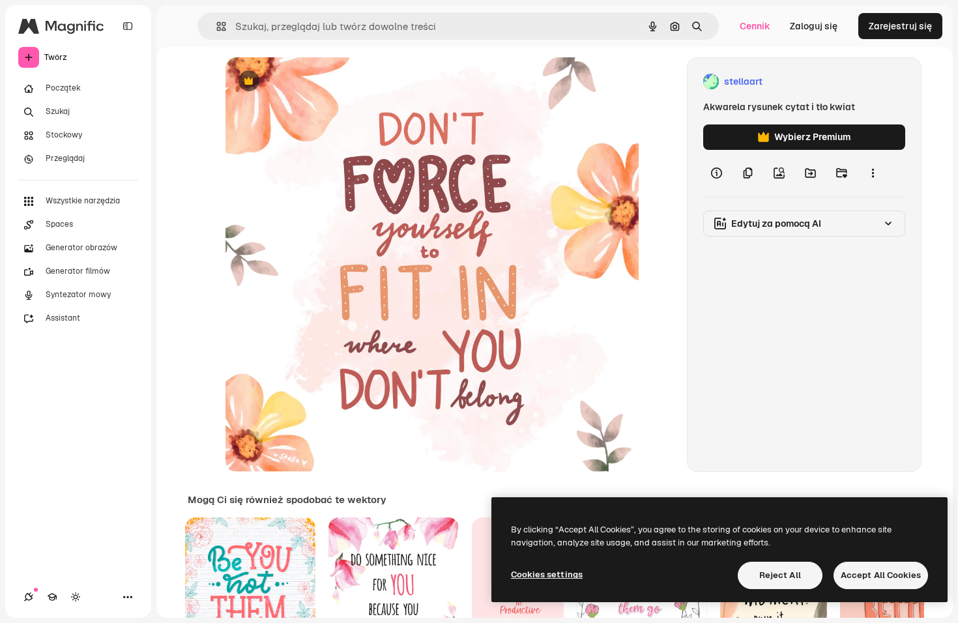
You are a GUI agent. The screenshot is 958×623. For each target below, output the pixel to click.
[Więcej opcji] (873, 173)
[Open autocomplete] (216, 26)
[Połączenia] (28, 597)
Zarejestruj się (900, 26)
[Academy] (52, 597)
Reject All (780, 575)
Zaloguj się (813, 26)
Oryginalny (315, 82)
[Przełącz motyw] (75, 597)
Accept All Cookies (881, 575)
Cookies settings (547, 574)
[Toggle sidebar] (127, 26)
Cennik (755, 26)
